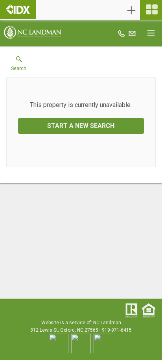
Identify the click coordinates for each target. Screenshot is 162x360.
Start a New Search (80, 125)
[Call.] (121, 33)
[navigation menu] (151, 10)
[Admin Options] (131, 10)
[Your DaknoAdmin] (18, 9)
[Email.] (132, 33)
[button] (19, 65)
